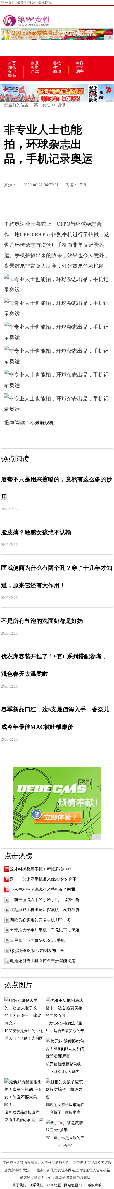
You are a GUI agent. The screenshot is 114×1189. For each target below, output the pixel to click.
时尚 (80, 68)
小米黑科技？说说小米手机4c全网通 (42, 889)
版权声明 (95, 1185)
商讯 (57, 72)
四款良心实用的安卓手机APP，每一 (42, 920)
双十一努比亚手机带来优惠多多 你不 (43, 879)
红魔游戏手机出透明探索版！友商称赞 (45, 910)
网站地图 (71, 1185)
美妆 (57, 63)
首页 (12, 63)
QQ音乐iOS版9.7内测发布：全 (37, 950)
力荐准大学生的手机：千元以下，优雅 (45, 930)
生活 (57, 68)
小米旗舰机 (42, 422)
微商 (12, 76)
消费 (80, 72)
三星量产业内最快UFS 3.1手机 (37, 940)
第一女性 (42, 105)
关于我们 (19, 1185)
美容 (79, 63)
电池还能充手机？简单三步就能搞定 (42, 961)
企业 (12, 72)
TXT (81, 1185)
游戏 (35, 72)
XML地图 (53, 1185)
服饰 (12, 68)
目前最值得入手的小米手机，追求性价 (45, 900)
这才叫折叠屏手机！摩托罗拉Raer (40, 869)
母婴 (35, 68)
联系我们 (36, 1185)
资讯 (34, 63)
